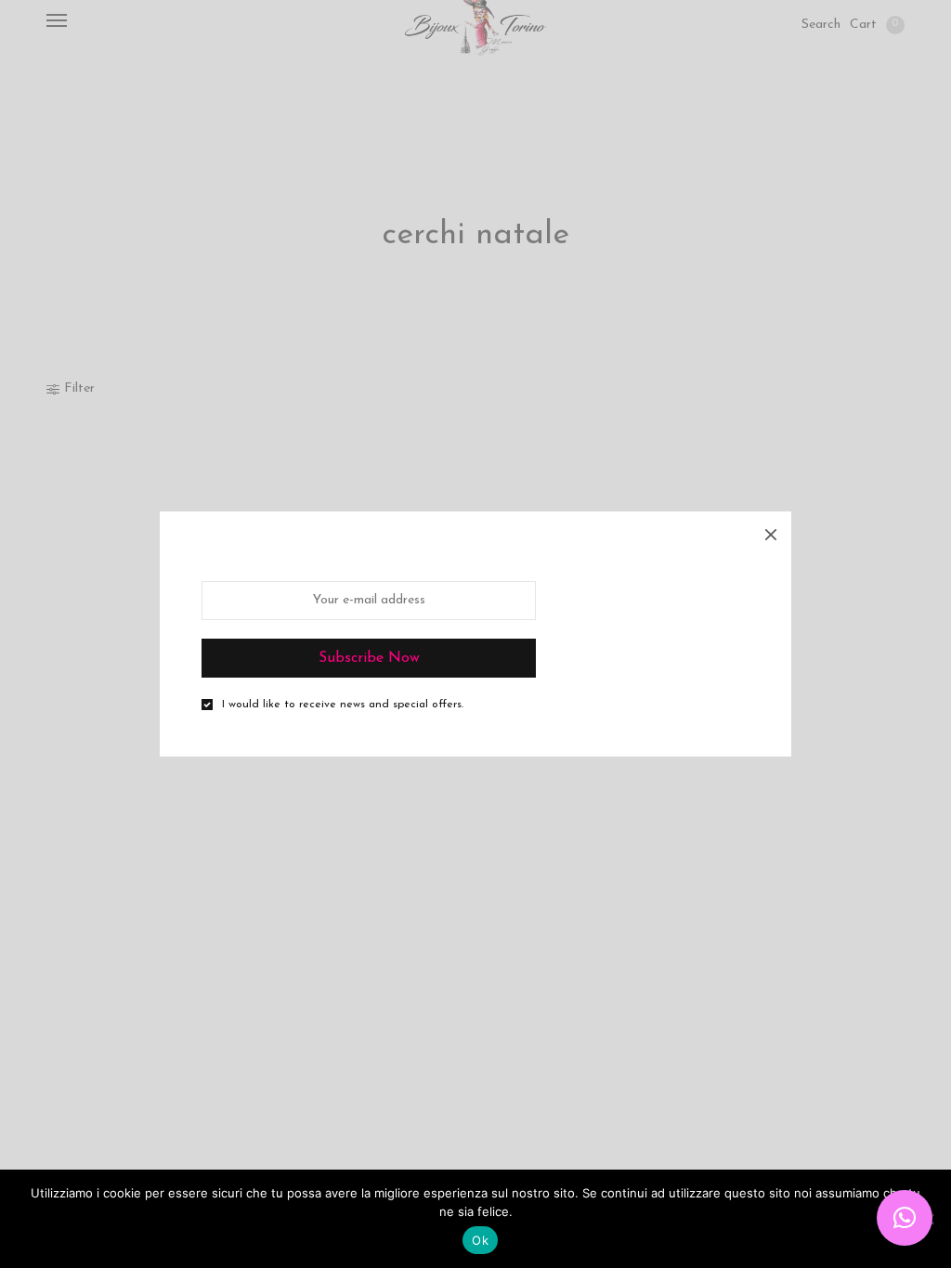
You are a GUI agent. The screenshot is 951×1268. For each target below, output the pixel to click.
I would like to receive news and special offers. (342, 704)
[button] (904, 1218)
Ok (480, 1240)
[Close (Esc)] (770, 531)
